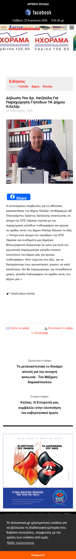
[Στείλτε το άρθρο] (7, 328)
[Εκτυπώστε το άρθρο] (45, 328)
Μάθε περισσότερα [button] (20, 543)
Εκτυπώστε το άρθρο (60, 328)
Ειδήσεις (17, 81)
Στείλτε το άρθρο (19, 328)
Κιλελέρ (47, 86)
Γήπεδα (23, 86)
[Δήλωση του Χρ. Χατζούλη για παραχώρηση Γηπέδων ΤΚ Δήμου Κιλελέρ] (39, 151)
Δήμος (35, 86)
